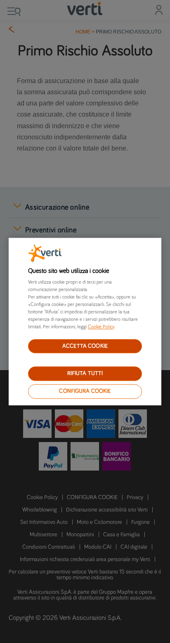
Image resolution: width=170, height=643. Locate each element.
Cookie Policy (101, 327)
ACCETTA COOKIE (85, 346)
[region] (85, 321)
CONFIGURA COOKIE (85, 391)
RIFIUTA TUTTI (85, 374)
